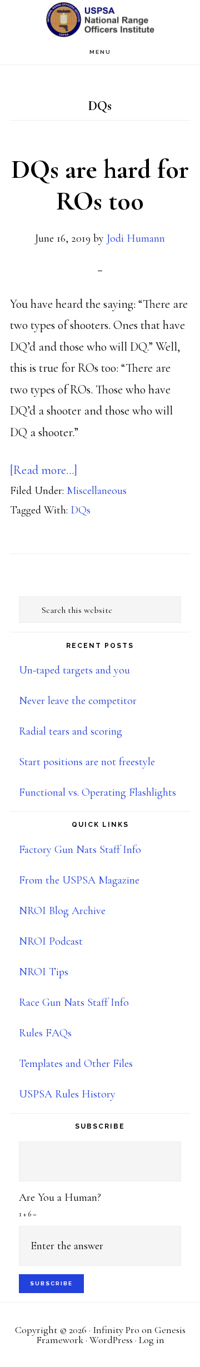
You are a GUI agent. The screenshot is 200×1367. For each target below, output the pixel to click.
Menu (100, 52)
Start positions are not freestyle (87, 762)
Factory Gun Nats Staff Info (80, 849)
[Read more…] (43, 470)
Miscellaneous (97, 490)
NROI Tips (43, 972)
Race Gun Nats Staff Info (74, 1002)
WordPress (111, 1340)
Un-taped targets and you (74, 670)
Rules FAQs (45, 1033)
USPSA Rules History (67, 1094)
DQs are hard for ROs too (100, 185)
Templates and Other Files (76, 1063)
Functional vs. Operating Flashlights (97, 792)
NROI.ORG (100, 20)
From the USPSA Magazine (79, 880)
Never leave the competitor (78, 700)
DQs (81, 510)
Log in (151, 1340)
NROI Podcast (51, 941)
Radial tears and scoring (70, 731)
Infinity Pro (116, 1330)
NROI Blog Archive (62, 910)
